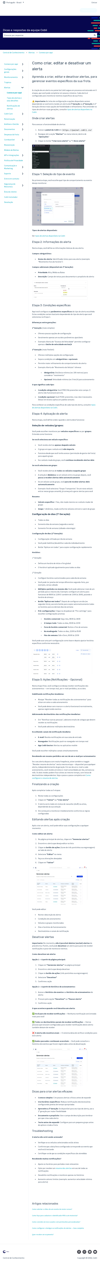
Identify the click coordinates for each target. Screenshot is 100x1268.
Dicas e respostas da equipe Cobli (25, 30)
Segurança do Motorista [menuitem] (9, 185)
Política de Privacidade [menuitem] (13, 160)
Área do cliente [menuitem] (10, 191)
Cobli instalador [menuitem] (11, 197)
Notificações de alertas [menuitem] (13, 107)
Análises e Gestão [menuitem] (11, 124)
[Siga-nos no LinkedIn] (90, 1252)
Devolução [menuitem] (8, 202)
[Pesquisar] (94, 35)
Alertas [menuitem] (7, 87)
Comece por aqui (46, 52)
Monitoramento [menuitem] (11, 77)
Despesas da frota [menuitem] (11, 134)
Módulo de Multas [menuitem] (11, 150)
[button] (23, 64)
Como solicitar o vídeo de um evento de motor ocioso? (52, 1209)
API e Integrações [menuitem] (11, 155)
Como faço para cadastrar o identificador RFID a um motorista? (55, 1215)
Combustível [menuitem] (9, 139)
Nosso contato (88, 10)
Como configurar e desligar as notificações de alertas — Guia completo (58, 1228)
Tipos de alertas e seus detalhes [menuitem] (14, 99)
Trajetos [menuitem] (7, 82)
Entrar (94, 2)
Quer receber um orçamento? (43, 1234)
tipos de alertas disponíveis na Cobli (50, 236)
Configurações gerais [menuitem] (10, 70)
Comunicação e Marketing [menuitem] (10, 166)
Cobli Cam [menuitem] (8, 113)
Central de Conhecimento (13, 52)
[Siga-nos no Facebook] (79, 1252)
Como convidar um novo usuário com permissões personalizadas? (56, 1222)
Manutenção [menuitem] (9, 145)
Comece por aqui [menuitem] (11, 64)
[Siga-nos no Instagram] (84, 1252)
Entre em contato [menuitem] (11, 178)
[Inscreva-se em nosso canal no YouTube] (95, 1252)
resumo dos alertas (64, 1168)
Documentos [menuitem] (9, 129)
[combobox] (47, 35)
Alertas (32, 52)
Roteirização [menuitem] (9, 119)
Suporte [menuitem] (7, 173)
